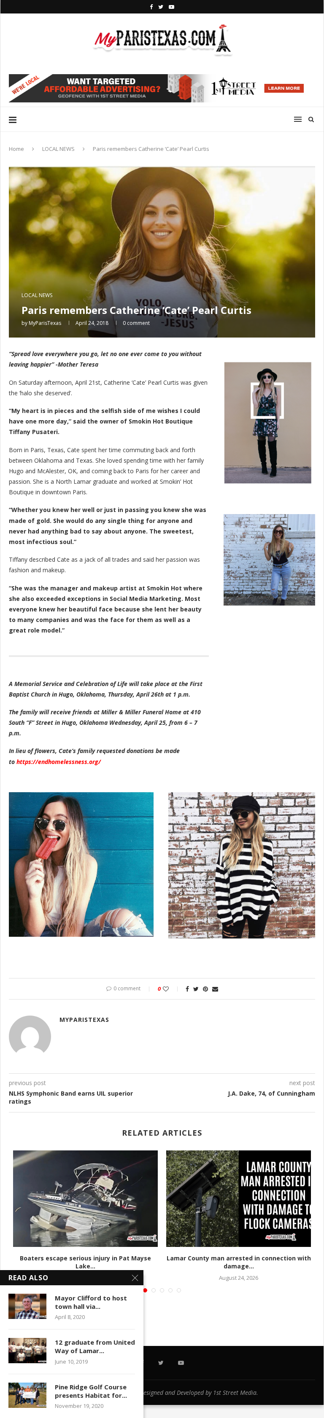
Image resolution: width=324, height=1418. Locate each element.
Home (16, 149)
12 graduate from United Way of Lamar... (95, 1346)
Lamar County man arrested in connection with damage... (239, 1262)
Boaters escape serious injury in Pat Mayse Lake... (85, 1262)
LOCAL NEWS (58, 149)
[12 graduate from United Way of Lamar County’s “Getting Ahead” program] (27, 1350)
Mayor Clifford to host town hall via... (91, 1302)
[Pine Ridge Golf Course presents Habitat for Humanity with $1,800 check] (27, 1395)
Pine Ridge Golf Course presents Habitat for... (91, 1391)
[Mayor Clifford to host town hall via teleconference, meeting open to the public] (27, 1306)
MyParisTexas (45, 323)
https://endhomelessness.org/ (59, 762)
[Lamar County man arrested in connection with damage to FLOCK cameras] (238, 1198)
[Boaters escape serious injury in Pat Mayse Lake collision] (85, 1198)
